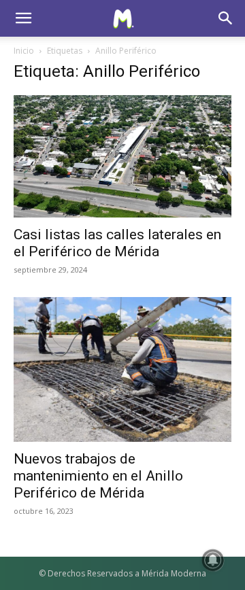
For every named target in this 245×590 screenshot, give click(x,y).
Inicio (24, 50)
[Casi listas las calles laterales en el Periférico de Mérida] (122, 156)
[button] (23, 18)
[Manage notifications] (213, 560)
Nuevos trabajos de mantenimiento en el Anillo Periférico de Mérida (98, 476)
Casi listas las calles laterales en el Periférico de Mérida (117, 243)
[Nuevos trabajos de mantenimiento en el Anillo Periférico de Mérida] (122, 369)
